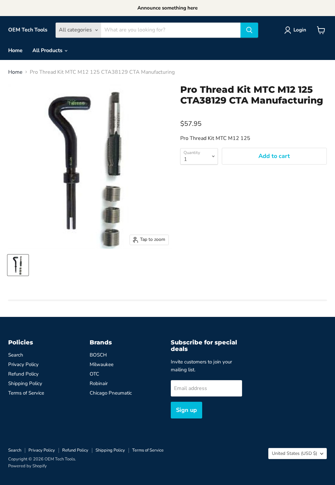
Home (15, 50)
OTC (94, 374)
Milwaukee (102, 364)
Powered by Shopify (27, 466)
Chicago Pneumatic (111, 393)
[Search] (249, 30)
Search (15, 355)
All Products (48, 50)
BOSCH (98, 355)
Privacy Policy (23, 364)
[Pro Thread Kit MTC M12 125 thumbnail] (18, 265)
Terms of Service (26, 393)
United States (294, 453)
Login (299, 30)
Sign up (186, 410)
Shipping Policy (25, 383)
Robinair (99, 383)
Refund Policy (23, 374)
